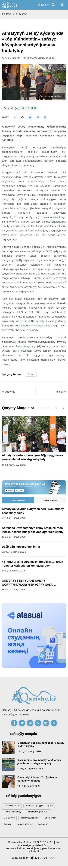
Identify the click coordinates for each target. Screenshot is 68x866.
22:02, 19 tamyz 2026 (14, 551)
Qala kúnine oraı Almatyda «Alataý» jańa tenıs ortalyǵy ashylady (39, 761)
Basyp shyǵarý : (12, 108)
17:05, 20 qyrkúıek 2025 (30, 768)
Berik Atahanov (24, 824)
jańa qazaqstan (12, 805)
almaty (31, 374)
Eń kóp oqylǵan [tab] (50, 500)
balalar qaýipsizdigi (29, 817)
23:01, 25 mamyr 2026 (29, 751)
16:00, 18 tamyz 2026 (14, 589)
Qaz (43, 4)
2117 (31, 108)
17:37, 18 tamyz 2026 (13, 570)
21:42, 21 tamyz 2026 (14, 517)
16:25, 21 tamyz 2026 (14, 536)
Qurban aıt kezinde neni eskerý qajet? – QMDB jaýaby (41, 744)
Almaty (21, 14)
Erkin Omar (50, 817)
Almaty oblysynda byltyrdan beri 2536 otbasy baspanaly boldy (33, 511)
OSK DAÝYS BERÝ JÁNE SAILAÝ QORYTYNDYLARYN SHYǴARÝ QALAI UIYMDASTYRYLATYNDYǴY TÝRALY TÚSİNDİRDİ (27, 583)
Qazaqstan (43, 824)
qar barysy (9, 817)
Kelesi (59, 391)
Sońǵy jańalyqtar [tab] (18, 500)
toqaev (7, 824)
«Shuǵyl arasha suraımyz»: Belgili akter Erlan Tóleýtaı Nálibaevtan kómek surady (32, 563)
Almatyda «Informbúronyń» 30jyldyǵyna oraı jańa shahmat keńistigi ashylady (33, 457)
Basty (6, 14)
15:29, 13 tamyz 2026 (14, 465)
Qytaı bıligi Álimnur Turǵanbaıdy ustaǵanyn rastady (37, 779)
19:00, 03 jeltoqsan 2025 (40, 57)
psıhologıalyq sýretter (37, 811)
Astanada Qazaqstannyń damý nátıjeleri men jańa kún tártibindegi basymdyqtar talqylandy (32, 529)
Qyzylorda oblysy (12, 811)
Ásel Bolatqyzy (12, 57)
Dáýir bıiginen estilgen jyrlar (21, 546)
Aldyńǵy (10, 391)
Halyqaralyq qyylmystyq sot (39, 805)
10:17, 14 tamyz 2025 (28, 786)
